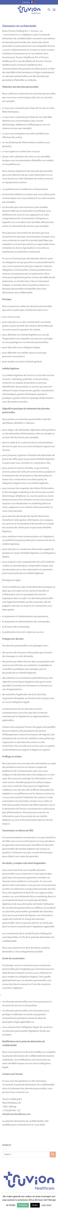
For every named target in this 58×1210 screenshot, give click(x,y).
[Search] (49, 10)
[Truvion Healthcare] (29, 10)
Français (26, 2)
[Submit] (53, 1154)
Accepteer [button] (23, 1205)
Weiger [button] (35, 1205)
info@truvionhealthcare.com (16, 1114)
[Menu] (54, 9)
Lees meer (46, 1205)
